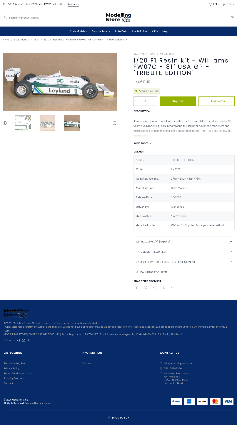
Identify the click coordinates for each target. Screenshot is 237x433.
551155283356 (173, 368)
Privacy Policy (11, 368)
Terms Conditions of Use (18, 373)
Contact (8, 383)
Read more (73, 4)
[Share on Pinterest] (163, 288)
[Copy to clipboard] (172, 288)
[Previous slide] (5, 123)
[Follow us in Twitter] (29, 340)
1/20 (36, 39)
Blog (164, 31)
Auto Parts (121, 31)
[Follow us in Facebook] (23, 340)
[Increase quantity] (154, 101)
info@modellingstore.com (178, 363)
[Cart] (232, 17)
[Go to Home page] (118, 17)
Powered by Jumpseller (38, 403)
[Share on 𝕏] (145, 288)
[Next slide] (114, 123)
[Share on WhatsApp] (154, 288)
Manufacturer (100, 31)
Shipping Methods (14, 378)
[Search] (5, 17)
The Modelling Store (15, 363)
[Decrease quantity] (137, 101)
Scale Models (77, 31)
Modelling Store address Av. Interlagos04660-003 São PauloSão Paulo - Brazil (178, 378)
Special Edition (139, 31)
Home (6, 39)
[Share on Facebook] (136, 288)
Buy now (177, 101)
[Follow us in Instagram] (18, 340)
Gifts (155, 31)
